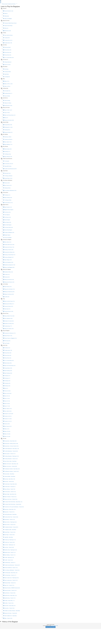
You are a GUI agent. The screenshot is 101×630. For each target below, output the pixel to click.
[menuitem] (0, 2)
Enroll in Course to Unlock (50, 627)
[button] (0, 0)
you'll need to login (55, 625)
